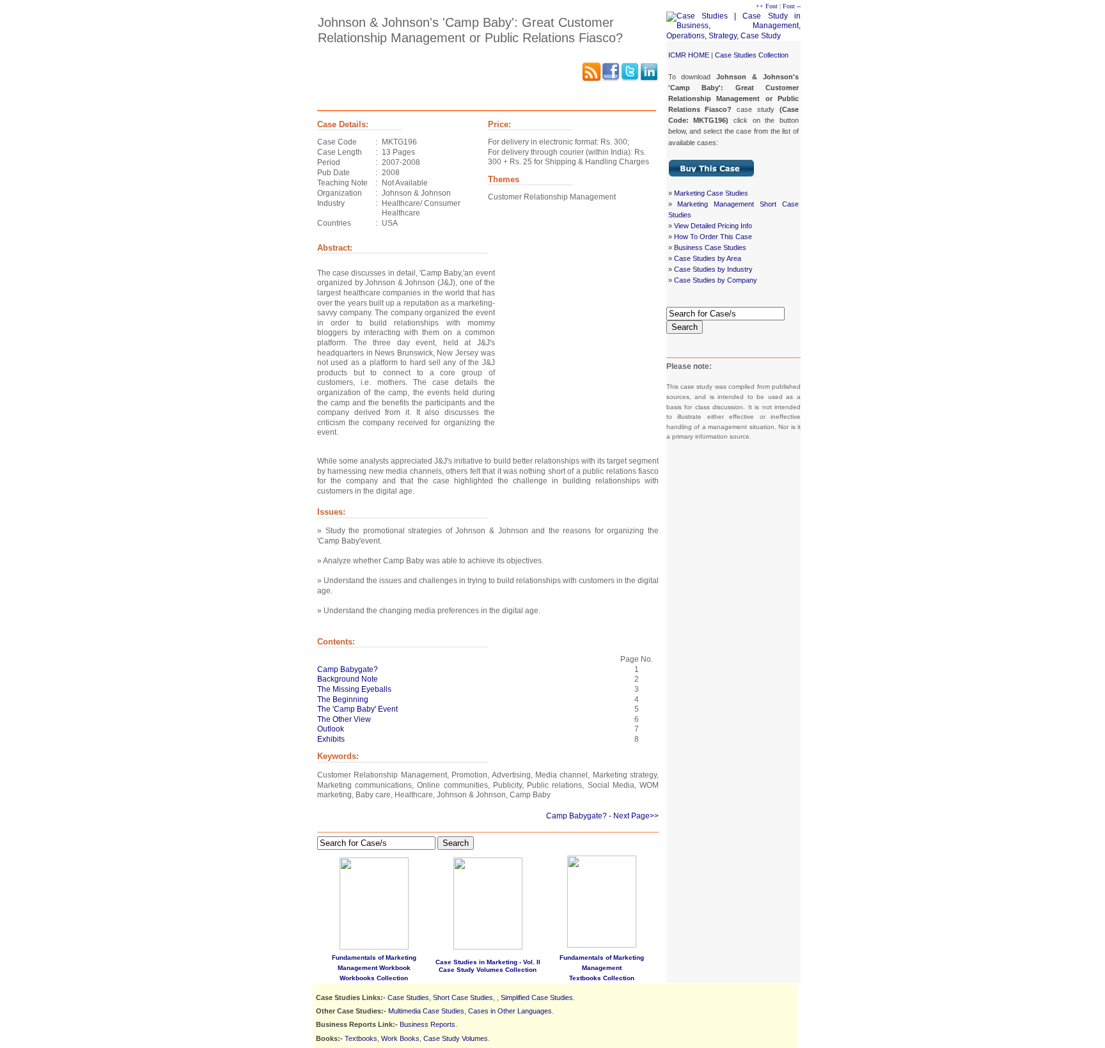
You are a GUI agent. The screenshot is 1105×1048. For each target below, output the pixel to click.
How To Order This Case (713, 236)
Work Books (400, 1038)
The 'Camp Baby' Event (357, 709)
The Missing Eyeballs (354, 689)
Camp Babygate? (347, 669)
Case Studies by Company (715, 280)
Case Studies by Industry (713, 269)
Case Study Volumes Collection (488, 969)
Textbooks (361, 1038)
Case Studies (408, 997)
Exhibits (331, 739)
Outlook (330, 728)
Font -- (792, 6)
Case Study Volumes (455, 1038)
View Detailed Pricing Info (713, 226)
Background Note (347, 679)
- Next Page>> (634, 815)
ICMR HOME (688, 55)
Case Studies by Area (707, 258)
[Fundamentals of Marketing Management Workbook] (374, 946)
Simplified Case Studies (537, 997)
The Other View (344, 719)
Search (684, 327)
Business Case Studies (710, 247)
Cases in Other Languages (510, 1011)
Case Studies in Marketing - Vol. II (487, 962)
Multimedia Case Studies (426, 1011)
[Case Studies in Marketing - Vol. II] (487, 947)
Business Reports (427, 1024)
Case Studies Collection (751, 55)
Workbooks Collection (374, 978)
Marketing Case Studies (711, 193)
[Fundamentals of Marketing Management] (601, 899)
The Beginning (342, 699)
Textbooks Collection (601, 978)
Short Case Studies (463, 997)
